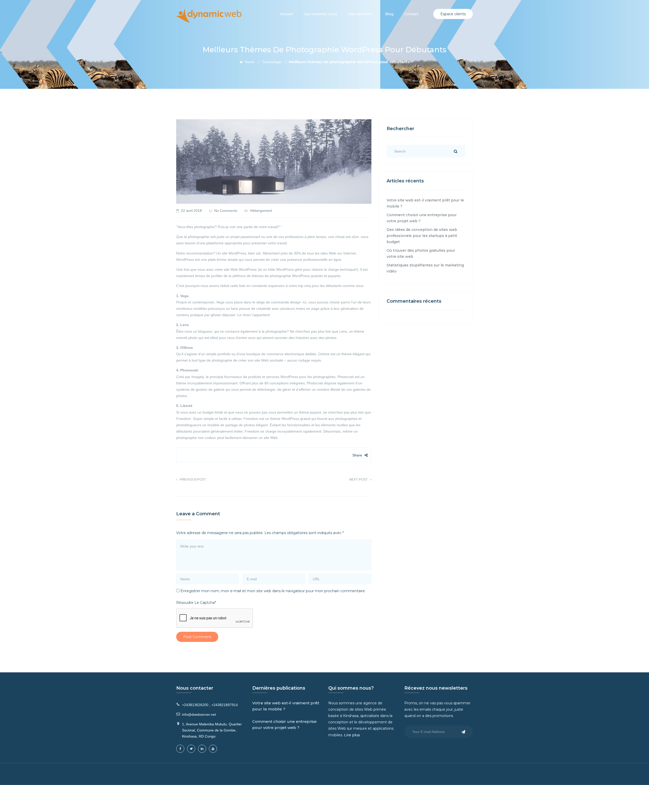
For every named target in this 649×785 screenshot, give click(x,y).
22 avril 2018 (191, 211)
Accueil (286, 14)
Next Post (358, 479)
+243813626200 (195, 705)
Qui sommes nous (320, 14)
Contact (411, 14)
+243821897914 (224, 705)
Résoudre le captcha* (196, 602)
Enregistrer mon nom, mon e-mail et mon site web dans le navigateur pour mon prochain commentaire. (273, 591)
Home (249, 62)
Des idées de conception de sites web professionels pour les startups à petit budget (422, 235)
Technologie (271, 62)
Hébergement (261, 211)
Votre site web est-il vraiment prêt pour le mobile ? (285, 706)
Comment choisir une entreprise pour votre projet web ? (284, 724)
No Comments (225, 211)
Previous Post (193, 479)
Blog (389, 14)
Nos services (360, 14)
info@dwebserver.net (199, 714)
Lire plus (352, 735)
